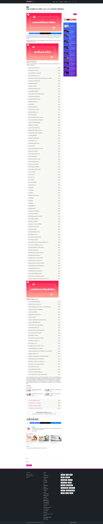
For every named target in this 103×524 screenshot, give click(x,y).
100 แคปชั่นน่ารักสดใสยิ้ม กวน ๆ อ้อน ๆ (34, 400)
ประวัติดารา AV (71, 487)
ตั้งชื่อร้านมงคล (46, 495)
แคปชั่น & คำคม (61, 1)
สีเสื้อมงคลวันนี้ (46, 500)
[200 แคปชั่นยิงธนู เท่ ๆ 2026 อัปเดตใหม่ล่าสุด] (44, 438)
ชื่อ (27, 458)
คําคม (32, 418)
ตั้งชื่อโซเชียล (46, 485)
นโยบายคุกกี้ (31, 522)
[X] (34, 431)
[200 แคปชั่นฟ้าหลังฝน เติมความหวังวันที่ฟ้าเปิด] (56, 438)
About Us (27, 477)
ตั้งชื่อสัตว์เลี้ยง (46, 488)
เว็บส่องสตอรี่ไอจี (46, 502)
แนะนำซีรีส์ (45, 482)
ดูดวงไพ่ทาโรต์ (46, 498)
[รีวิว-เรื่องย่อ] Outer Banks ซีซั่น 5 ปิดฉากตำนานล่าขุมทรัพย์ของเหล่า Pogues (72, 58)
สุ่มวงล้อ (45, 492)
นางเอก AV (63, 485)
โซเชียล (31, 5)
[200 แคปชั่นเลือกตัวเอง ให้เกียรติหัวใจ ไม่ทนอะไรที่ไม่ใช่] (47, 390)
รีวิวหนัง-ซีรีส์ (65, 1)
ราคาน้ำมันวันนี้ (46, 493)
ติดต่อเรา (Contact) (29, 474)
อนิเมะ (67, 493)
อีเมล (27, 461)
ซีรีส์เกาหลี (67, 477)
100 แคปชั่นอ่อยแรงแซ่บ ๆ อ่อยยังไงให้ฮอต (34, 402)
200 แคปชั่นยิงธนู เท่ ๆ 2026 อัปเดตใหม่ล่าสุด (44, 441)
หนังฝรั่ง (62, 493)
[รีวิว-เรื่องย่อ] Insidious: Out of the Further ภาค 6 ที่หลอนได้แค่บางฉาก (72, 73)
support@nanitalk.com (30, 475)
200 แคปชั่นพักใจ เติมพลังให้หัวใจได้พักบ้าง (36, 389)
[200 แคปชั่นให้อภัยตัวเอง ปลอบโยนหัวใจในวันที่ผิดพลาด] (28, 394)
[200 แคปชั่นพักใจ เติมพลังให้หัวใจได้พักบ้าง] (28, 390)
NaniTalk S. (33, 427)
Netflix (62, 474)
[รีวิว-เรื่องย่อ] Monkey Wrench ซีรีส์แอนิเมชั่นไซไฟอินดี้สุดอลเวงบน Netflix (72, 68)
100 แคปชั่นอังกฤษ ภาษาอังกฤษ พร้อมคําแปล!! (35, 408)
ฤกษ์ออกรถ (45, 512)
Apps (69, 1)
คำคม (28, 418)
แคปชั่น (34, 5)
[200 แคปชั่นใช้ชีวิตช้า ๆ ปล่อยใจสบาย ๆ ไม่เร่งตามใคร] (66, 26)
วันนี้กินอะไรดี (46, 519)
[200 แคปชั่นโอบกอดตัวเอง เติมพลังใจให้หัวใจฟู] (31, 438)
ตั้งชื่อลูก (45, 487)
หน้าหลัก (54, 1)
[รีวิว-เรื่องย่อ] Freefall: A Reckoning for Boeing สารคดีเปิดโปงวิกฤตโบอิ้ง (72, 54)
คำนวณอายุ (45, 505)
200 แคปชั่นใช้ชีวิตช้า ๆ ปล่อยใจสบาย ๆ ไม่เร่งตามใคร (72, 26)
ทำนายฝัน (45, 490)
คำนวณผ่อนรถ (46, 510)
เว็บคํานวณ (45, 515)
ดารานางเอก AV (63, 482)
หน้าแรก (28, 5)
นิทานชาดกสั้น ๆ (69, 485)
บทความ (57, 1)
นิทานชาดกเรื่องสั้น (64, 487)
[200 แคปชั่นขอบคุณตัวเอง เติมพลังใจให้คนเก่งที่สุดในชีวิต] (47, 394)
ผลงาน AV (63, 490)
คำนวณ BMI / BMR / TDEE (48, 514)
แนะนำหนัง (45, 480)
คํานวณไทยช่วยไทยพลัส (47, 517)
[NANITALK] (30, 2)
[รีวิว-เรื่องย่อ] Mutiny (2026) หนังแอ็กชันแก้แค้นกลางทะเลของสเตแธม (72, 63)
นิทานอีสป (45, 497)
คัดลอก (59, 70)
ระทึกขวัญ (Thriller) (70, 490)
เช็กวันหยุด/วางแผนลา (47, 507)
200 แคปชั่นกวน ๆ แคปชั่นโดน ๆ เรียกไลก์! (34, 405)
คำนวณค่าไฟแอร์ (46, 503)
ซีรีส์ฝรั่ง (62, 477)
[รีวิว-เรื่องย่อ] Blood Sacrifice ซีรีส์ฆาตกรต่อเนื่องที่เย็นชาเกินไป (72, 31)
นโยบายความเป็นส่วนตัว (35, 522)
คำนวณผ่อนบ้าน (46, 509)
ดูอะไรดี (45, 478)
